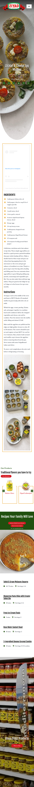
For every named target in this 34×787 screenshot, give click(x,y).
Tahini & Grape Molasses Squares (15, 582)
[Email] (28, 83)
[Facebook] (4, 83)
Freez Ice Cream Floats (11, 613)
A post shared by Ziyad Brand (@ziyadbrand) (16, 188)
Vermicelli (26, 493)
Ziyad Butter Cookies (9, 494)
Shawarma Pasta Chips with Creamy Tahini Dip (16, 597)
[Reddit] (13, 83)
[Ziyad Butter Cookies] (9, 480)
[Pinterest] (23, 83)
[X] (9, 83)
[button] (3, 491)
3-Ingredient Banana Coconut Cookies (17, 641)
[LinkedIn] (18, 83)
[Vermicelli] (26, 480)
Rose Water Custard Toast (13, 627)
